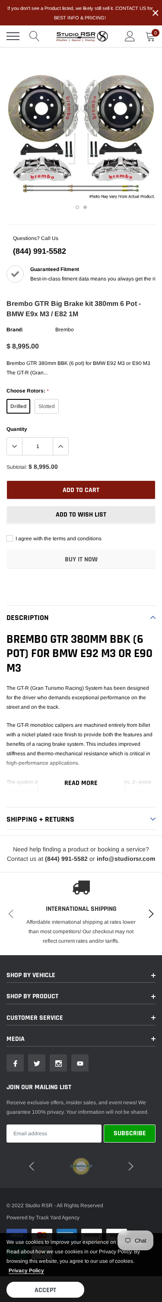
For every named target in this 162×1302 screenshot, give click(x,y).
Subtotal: (16, 467)
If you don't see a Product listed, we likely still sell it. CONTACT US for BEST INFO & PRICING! (80, 13)
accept (45, 1290)
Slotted (46, 406)
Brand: (14, 330)
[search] (34, 36)
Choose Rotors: (27, 391)
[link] (15, 1063)
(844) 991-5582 (39, 251)
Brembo (64, 330)
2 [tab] (85, 207)
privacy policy (26, 1271)
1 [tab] (77, 207)
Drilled (18, 406)
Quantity (16, 429)
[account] (130, 36)
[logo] (82, 36)
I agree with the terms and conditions (58, 539)
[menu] (12, 36)
